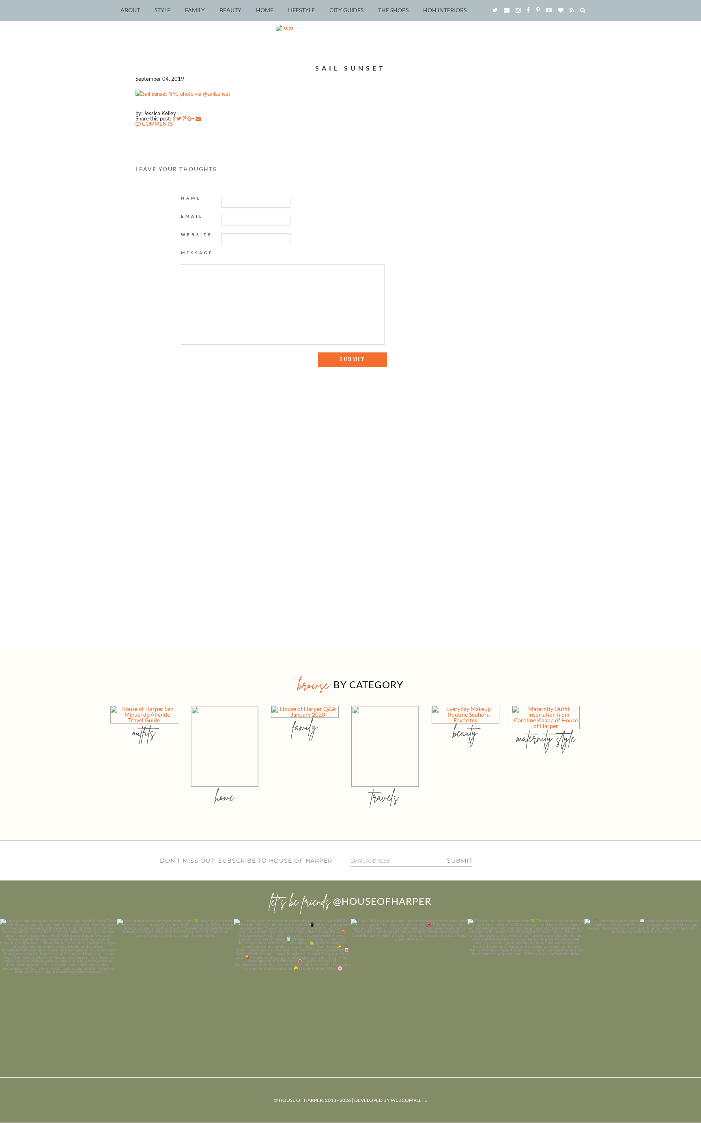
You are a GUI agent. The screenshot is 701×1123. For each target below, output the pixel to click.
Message (197, 252)
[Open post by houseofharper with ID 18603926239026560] (58, 977)
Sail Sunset (350, 68)
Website (197, 234)
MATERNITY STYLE (545, 738)
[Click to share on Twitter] (178, 118)
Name (191, 197)
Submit (459, 860)
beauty (465, 732)
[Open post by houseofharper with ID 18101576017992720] (525, 977)
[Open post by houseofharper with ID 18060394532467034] (175, 977)
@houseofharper (382, 901)
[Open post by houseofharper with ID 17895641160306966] (642, 977)
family (304, 726)
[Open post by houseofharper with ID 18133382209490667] (292, 977)
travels (385, 796)
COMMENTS (157, 123)
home (224, 796)
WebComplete (409, 1100)
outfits (144, 732)
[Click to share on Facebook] (173, 118)
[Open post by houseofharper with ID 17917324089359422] (408, 977)
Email (192, 216)
